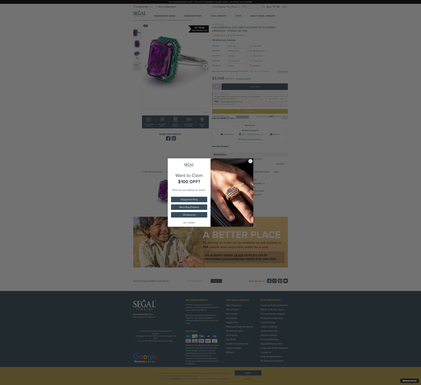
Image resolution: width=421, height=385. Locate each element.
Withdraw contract (410, 381)
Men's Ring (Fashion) (189, 207)
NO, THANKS (189, 222)
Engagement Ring (189, 199)
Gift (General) (189, 214)
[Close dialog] (250, 161)
